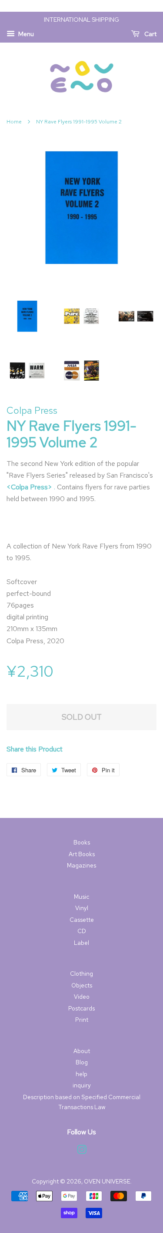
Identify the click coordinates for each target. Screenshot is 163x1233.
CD (81, 931)
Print (81, 1020)
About (81, 1051)
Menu (25, 34)
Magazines (81, 865)
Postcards (81, 1008)
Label (81, 943)
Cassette (82, 920)
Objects (81, 985)
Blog (82, 1062)
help (81, 1074)
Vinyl (81, 908)
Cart (149, 34)
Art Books (82, 854)
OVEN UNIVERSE (107, 1181)
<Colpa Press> (29, 487)
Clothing (81, 973)
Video (82, 996)
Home (14, 121)
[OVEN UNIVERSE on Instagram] (81, 1151)
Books (81, 842)
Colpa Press (32, 410)
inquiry (82, 1085)
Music (81, 897)
